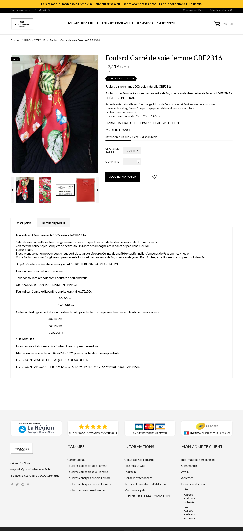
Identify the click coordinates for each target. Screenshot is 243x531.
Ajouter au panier (122, 176)
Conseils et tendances (138, 478)
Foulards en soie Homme (117, 23)
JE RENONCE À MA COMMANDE (147, 496)
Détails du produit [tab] (53, 223)
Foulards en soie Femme (83, 23)
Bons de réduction (193, 484)
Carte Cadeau (166, 23)
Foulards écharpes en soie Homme (89, 484)
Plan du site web (134, 465)
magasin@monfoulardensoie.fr (30, 469)
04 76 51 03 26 (20, 463)
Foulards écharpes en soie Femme (88, 478)
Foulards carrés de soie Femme (87, 465)
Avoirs (185, 471)
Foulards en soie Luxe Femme (86, 490)
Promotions (145, 23)
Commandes (189, 465)
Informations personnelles (198, 459)
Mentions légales (135, 490)
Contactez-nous (20, 10)
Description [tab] (23, 223)
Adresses (187, 478)
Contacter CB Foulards (139, 459)
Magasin (130, 471)
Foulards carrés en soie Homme (87, 471)
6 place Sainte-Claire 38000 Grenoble (34, 475)
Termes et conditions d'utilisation (145, 484)
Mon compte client (202, 446)
